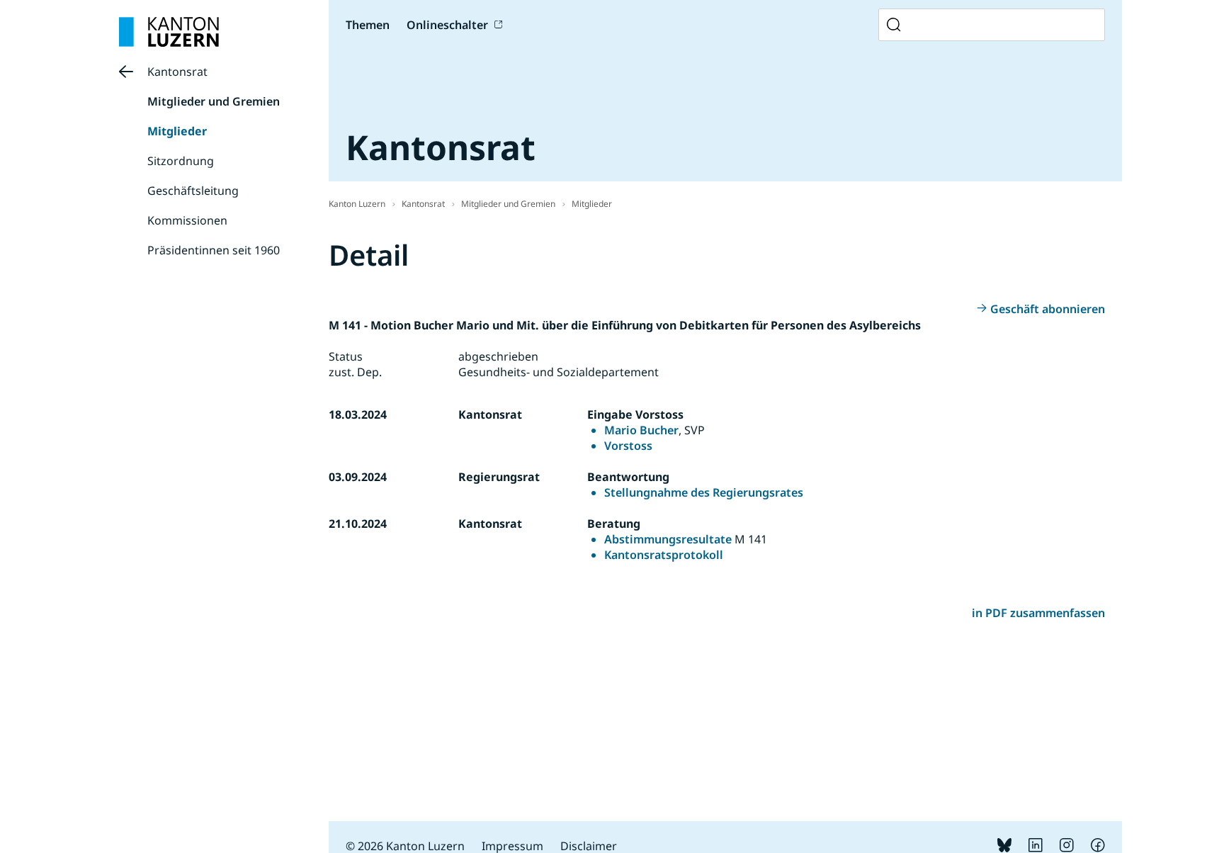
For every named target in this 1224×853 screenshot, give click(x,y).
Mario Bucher (641, 430)
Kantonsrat (177, 71)
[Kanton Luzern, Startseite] (169, 32)
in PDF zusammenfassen (1038, 613)
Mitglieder (177, 131)
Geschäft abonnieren (1047, 309)
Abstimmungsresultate (668, 539)
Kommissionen (187, 220)
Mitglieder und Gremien (213, 101)
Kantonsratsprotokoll (663, 555)
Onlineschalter (447, 25)
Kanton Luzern (357, 204)
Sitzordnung (180, 161)
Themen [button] (368, 25)
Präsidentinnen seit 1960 (213, 250)
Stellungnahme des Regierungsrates (703, 492)
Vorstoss (628, 445)
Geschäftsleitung (193, 190)
